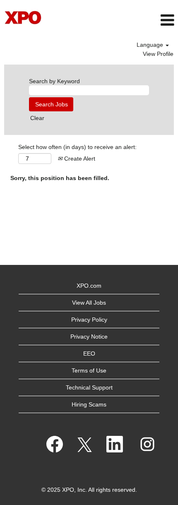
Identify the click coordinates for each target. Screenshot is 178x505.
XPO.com (89, 285)
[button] (118, 20)
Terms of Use (89, 370)
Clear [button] (37, 118)
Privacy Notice (89, 336)
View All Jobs (89, 302)
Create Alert (79, 158)
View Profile (158, 53)
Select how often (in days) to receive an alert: (77, 147)
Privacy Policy (89, 319)
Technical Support (89, 387)
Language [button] (151, 44)
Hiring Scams (89, 404)
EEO (89, 353)
